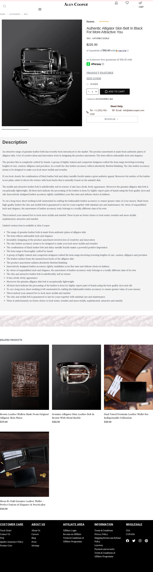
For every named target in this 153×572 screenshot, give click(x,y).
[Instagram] (140, 540)
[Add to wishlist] (132, 92)
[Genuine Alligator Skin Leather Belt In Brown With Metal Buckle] (76, 377)
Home (2, 14)
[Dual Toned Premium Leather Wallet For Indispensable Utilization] (128, 377)
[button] (117, 50)
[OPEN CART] (140, 2)
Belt (26, 14)
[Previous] (7, 73)
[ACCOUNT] (116, 2)
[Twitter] (133, 540)
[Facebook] (127, 540)
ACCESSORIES (14, 14)
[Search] (4, 6)
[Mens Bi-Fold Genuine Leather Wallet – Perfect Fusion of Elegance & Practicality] (24, 464)
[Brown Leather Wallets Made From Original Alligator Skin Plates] (24, 377)
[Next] (76, 73)
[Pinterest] (146, 540)
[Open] (127, 3)
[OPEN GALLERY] (42, 73)
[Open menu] (40, 9)
